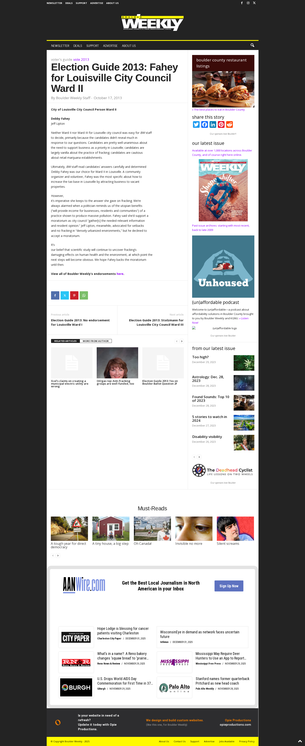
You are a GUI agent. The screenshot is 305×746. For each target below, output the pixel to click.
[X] (254, 3)
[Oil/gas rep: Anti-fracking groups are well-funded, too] (117, 362)
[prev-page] (177, 341)
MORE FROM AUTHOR (96, 341)
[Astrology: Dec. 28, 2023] (244, 383)
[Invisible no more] (194, 529)
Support (81, 3)
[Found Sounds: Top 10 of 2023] (244, 403)
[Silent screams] (235, 529)
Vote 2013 (81, 59)
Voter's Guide (61, 59)
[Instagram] (248, 3)
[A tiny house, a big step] (111, 529)
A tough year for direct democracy (68, 545)
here (120, 274)
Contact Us (179, 741)
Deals (69, 3)
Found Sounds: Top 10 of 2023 (210, 398)
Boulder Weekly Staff (73, 97)
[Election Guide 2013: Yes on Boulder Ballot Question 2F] (163, 362)
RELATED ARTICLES (65, 341)
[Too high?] (244, 363)
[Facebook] (241, 3)
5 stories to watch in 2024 (209, 418)
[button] (252, 45)
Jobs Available (226, 741)
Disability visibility (207, 436)
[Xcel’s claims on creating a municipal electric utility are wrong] (72, 362)
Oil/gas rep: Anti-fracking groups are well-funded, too (115, 382)
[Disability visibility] (244, 442)
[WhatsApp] (84, 295)
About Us (112, 3)
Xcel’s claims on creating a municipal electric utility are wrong (69, 383)
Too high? (200, 357)
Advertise (96, 3)
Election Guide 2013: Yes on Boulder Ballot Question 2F (160, 382)
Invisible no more (188, 543)
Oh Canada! (142, 543)
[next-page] (182, 341)
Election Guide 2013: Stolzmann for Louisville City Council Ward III (156, 322)
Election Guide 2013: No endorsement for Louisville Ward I (80, 322)
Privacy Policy (247, 741)
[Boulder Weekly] (152, 22)
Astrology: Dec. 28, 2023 (208, 378)
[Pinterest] (74, 295)
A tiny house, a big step (110, 543)
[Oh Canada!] (152, 529)
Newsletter (54, 3)
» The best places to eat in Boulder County (218, 109)
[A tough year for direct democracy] (69, 529)
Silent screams (228, 543)
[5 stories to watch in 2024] (244, 422)
